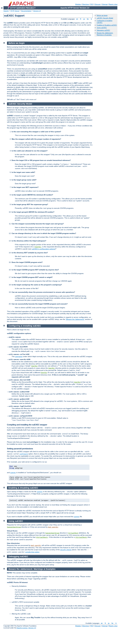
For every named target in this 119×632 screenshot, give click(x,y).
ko (87, 19)
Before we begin (102, 15)
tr (91, 19)
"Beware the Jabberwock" (75, 319)
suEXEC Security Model (105, 18)
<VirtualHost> (42, 537)
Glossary (98, 4)
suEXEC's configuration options (43, 249)
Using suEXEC (102, 28)
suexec (13, 473)
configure (24, 454)
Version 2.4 (37, 11)
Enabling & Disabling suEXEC (107, 25)
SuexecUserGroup (14, 527)
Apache (6, 11)
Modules (78, 4)
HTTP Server (14, 11)
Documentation (26, 11)
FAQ (91, 4)
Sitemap (104, 4)
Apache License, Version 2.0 (26, 628)
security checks (65, 550)
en (77, 19)
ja (84, 19)
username (18, 356)
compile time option (32, 552)
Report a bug (113, 4)
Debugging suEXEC (103, 30)
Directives (85, 4)
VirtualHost (73, 533)
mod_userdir (53, 527)
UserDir (38, 247)
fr (81, 19)
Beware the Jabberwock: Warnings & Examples (105, 34)
